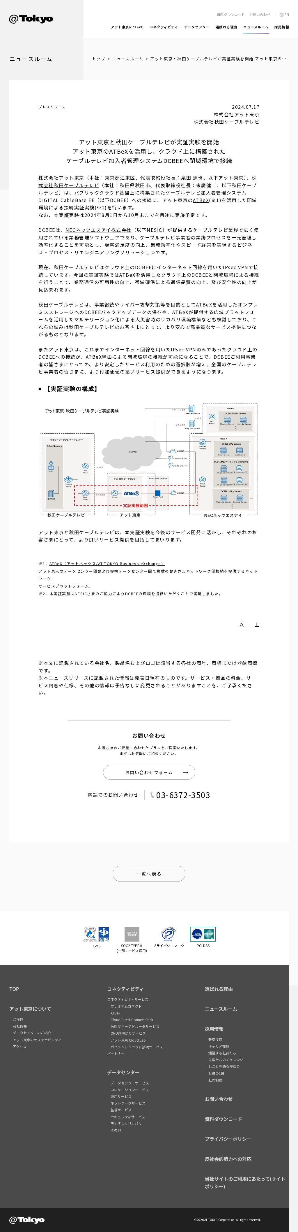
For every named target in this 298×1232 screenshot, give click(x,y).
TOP (14, 988)
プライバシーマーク (168, 945)
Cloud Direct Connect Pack (132, 1019)
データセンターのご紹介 (32, 1032)
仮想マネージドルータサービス (135, 1026)
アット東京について (30, 1008)
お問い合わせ (219, 1098)
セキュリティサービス (128, 1116)
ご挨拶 (18, 1019)
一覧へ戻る (149, 873)
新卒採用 (215, 1039)
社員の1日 (216, 1073)
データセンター (123, 1072)
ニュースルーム (127, 59)
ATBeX (201, 200)
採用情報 (214, 1028)
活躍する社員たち (222, 1052)
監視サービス (121, 1109)
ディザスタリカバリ (126, 1123)
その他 (116, 1130)
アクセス (19, 1046)
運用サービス (121, 1096)
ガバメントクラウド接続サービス (137, 1046)
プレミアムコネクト (126, 1006)
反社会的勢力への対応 (228, 1158)
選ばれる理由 (219, 988)
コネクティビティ (125, 988)
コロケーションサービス (130, 1089)
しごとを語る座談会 (224, 1066)
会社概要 (20, 1026)
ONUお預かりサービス (128, 1033)
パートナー (116, 1053)
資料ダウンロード (223, 1118)
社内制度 (215, 1079)
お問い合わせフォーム (149, 772)
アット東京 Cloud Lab (128, 1040)
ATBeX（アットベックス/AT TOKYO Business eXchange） (107, 563)
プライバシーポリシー (228, 1138)
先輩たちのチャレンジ (225, 1059)
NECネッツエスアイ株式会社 (98, 229)
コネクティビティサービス (127, 999)
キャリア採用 (218, 1046)
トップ (99, 59)
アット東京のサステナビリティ (37, 1039)
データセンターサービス (130, 1082)
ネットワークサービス (128, 1102)
